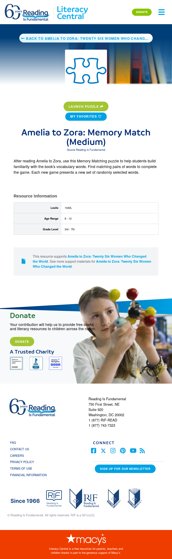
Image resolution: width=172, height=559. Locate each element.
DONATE (142, 12)
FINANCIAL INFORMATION (28, 475)
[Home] (30, 5)
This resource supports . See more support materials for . (92, 261)
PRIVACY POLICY (22, 462)
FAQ (13, 442)
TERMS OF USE (23, 468)
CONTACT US (20, 449)
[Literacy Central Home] (72, 5)
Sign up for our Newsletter (125, 469)
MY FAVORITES (84, 116)
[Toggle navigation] (161, 12)
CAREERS (17, 455)
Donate (22, 341)
